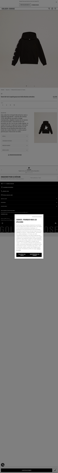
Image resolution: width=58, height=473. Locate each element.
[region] (29, 236)
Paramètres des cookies (21, 255)
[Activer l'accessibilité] (3, 465)
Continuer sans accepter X (37, 216)
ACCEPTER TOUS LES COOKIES (34, 255)
